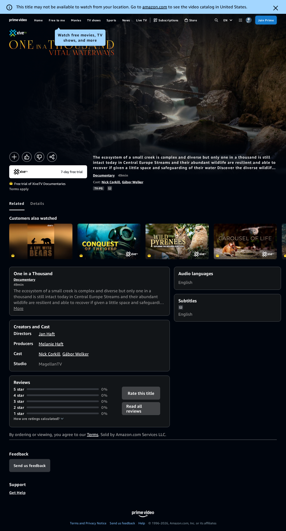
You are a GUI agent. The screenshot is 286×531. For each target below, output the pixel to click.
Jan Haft (47, 333)
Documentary (104, 175)
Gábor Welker (132, 182)
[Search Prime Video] (216, 20)
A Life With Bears (40, 241)
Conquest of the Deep (109, 241)
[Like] (27, 157)
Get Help (17, 492)
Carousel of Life (245, 241)
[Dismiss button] (276, 8)
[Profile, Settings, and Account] (249, 20)
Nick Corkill (111, 182)
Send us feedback (122, 523)
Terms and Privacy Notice (88, 523)
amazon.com (154, 6)
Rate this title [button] (141, 393)
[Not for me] (39, 157)
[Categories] (240, 20)
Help (141, 523)
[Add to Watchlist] (14, 157)
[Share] (52, 157)
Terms (92, 434)
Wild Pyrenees (177, 241)
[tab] (16, 203)
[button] (39, 418)
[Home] (18, 20)
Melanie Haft (51, 343)
